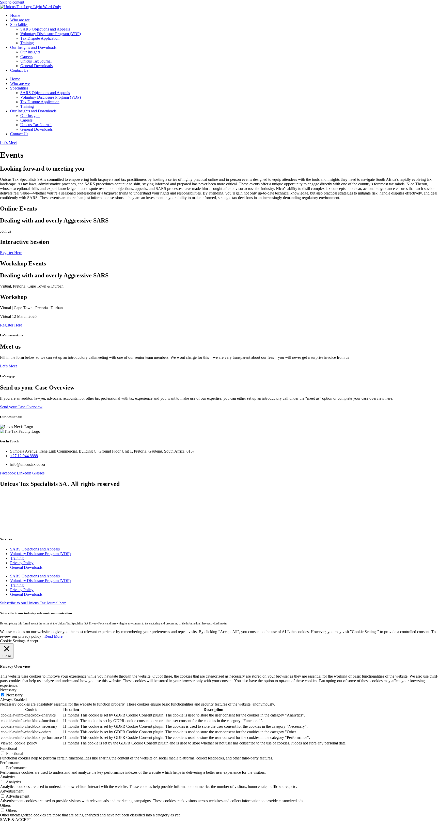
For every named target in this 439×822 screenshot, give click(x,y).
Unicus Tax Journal (36, 61)
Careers (26, 56)
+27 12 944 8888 (24, 456)
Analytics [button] (7, 777)
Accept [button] (32, 641)
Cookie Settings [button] (12, 641)
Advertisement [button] (11, 791)
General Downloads (36, 66)
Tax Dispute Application (39, 38)
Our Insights (30, 52)
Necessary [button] (8, 690)
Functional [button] (8, 748)
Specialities (19, 24)
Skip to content (12, 2)
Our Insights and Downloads (33, 47)
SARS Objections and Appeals (45, 29)
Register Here (11, 252)
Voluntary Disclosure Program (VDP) (50, 34)
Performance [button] (10, 762)
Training (27, 43)
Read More (53, 636)
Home (15, 15)
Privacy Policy (22, 563)
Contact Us (19, 70)
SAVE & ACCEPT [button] (15, 819)
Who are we (20, 20)
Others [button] (5, 805)
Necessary (14, 695)
